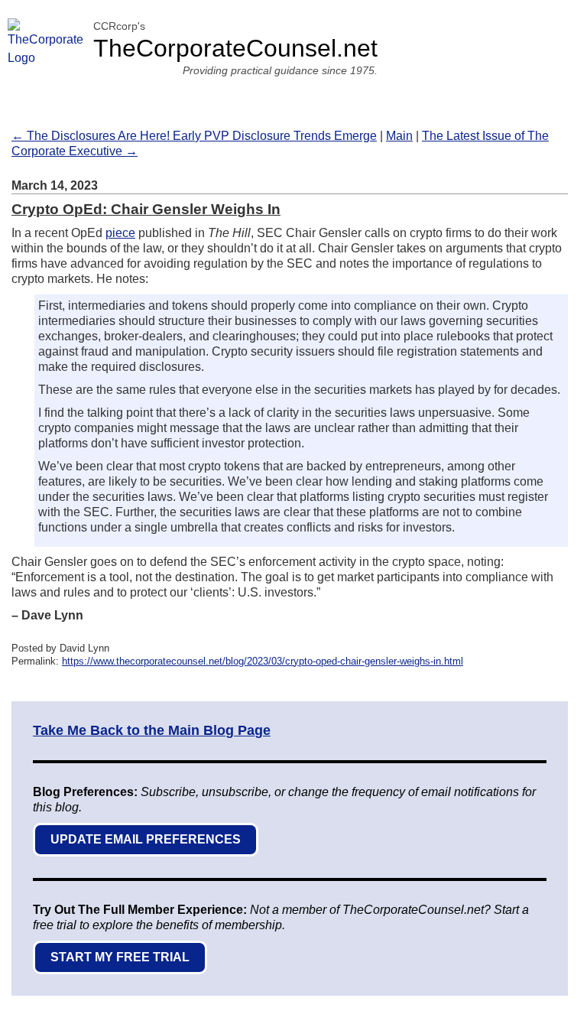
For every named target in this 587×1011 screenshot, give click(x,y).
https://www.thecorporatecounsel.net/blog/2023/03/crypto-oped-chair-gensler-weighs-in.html (262, 661)
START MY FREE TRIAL (120, 957)
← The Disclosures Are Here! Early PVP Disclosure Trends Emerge (194, 135)
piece (120, 232)
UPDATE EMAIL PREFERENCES (145, 839)
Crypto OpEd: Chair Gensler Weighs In (146, 209)
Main (399, 135)
